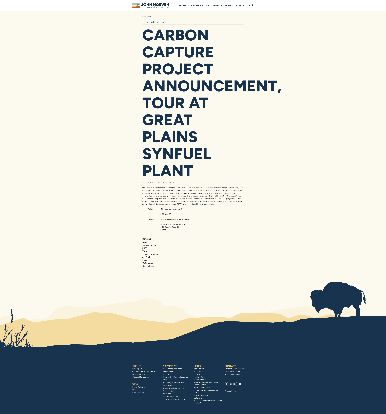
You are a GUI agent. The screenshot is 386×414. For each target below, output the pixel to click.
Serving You (199, 5)
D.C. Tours (167, 374)
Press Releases (139, 387)
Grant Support (170, 391)
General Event (149, 266)
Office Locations (232, 371)
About (182, 5)
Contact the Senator (234, 369)
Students (167, 380)
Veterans (167, 394)
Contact (242, 5)
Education (198, 371)
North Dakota (138, 374)
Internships (168, 385)
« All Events (147, 17)
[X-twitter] (231, 384)
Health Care (199, 377)
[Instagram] (235, 384)
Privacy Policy (231, 391)
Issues (216, 5)
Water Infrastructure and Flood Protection (208, 402)
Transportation (201, 395)
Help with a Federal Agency (175, 377)
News (228, 5)
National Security (202, 387)
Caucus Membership (141, 377)
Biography (137, 369)
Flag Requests (169, 371)
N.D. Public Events (171, 396)
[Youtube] (240, 384)
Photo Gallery (138, 392)
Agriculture (199, 369)
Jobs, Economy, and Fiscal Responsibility (206, 383)
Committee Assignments (143, 371)
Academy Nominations (173, 382)
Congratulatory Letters (173, 388)
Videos (135, 390)
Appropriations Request (174, 399)
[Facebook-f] (226, 384)
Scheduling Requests (172, 369)
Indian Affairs (200, 380)
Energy (197, 374)
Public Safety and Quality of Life (206, 391)
